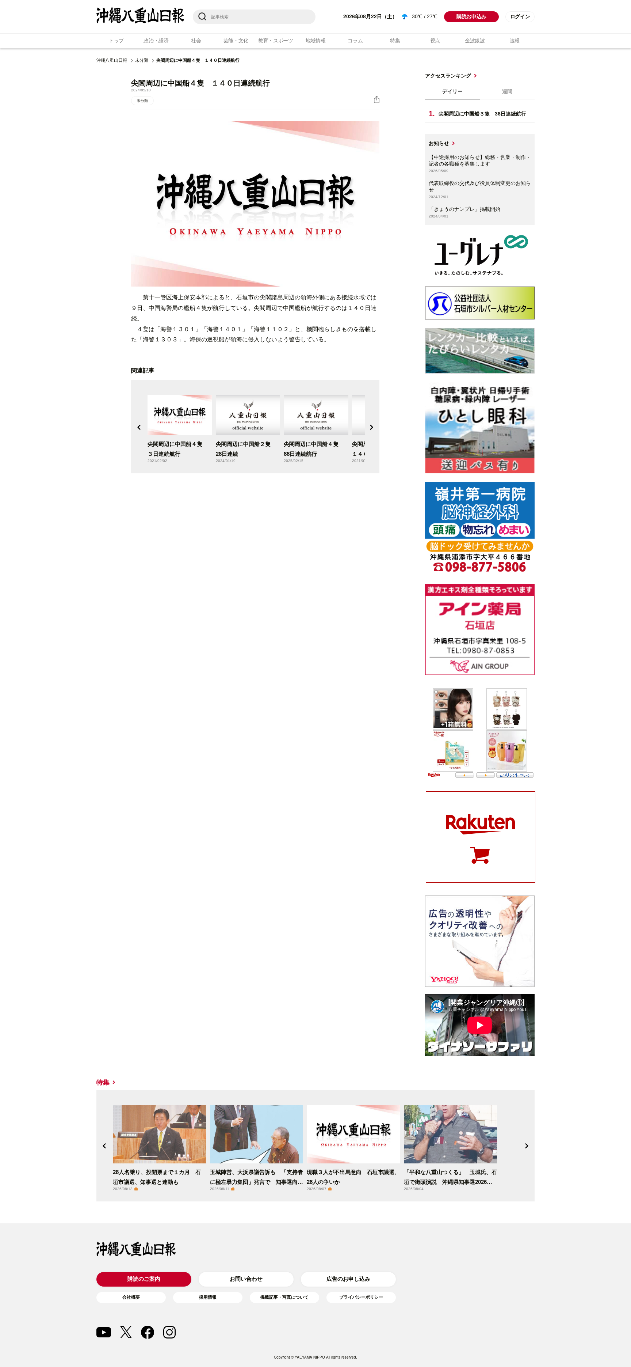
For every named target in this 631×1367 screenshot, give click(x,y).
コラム (355, 40)
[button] (139, 427)
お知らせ (439, 143)
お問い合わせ (246, 1279)
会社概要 (131, 1297)
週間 (507, 91)
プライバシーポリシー (361, 1297)
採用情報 (208, 1297)
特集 (395, 40)
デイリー (452, 91)
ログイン (520, 16)
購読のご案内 (143, 1279)
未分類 (141, 60)
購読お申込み (471, 16)
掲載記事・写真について (284, 1297)
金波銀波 (475, 40)
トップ (116, 40)
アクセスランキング (448, 76)
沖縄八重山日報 (111, 60)
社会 (196, 40)
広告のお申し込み (348, 1279)
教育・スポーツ (275, 40)
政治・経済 (156, 40)
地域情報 (316, 40)
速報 (515, 40)
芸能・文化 (236, 40)
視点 (435, 40)
